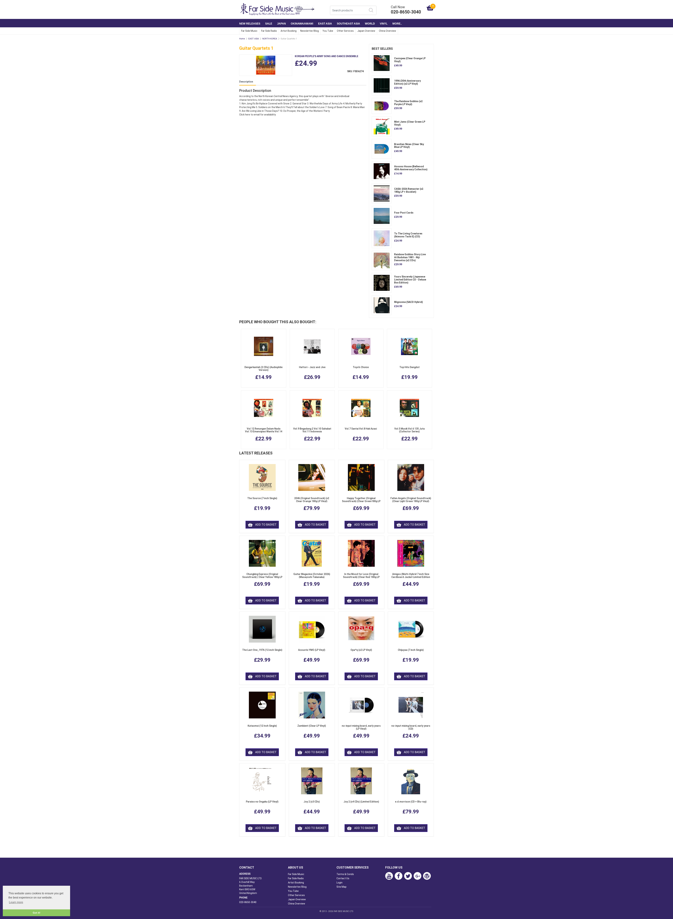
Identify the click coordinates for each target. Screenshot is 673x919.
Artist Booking (289, 30)
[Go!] (371, 10)
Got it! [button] (36, 912)
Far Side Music (249, 30)
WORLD (370, 23)
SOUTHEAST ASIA (348, 23)
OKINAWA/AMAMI (302, 23)
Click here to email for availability (257, 114)
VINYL (384, 23)
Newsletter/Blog (309, 30)
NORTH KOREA (269, 38)
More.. (397, 23)
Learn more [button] (16, 902)
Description (246, 81)
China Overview (387, 30)
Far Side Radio (269, 30)
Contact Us (342, 878)
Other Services (345, 30)
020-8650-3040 (247, 902)
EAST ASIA (325, 23)
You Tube (327, 30)
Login (339, 882)
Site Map (341, 886)
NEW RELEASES (249, 23)
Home (242, 38)
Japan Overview (366, 30)
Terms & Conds (345, 874)
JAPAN (281, 23)
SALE (268, 23)
